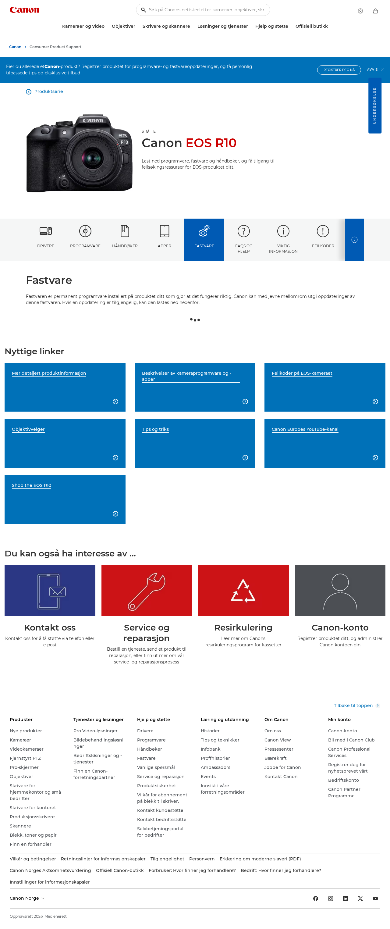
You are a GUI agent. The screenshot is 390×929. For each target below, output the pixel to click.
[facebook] (315, 898)
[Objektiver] (137, 26)
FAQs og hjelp (243, 248)
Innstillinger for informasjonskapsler (50, 882)
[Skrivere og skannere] (192, 26)
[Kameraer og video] (107, 26)
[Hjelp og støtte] (290, 26)
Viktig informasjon (283, 248)
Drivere (45, 246)
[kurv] (375, 11)
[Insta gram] (330, 898)
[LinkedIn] (345, 898)
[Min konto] (360, 11)
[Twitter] (360, 898)
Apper (164, 246)
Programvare (85, 246)
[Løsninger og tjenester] (250, 26)
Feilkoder (323, 246)
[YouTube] (375, 898)
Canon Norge (25, 898)
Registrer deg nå (339, 70)
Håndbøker (125, 246)
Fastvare (204, 246)
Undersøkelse (375, 105)
